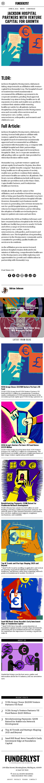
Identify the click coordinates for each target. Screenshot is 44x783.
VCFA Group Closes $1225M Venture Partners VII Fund (20, 388)
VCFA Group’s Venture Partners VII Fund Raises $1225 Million (20, 446)
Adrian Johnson (16, 288)
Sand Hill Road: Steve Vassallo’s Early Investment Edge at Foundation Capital (20, 622)
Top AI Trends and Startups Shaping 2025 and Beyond (19, 564)
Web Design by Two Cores (21, 776)
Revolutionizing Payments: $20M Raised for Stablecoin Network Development (18, 504)
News (22, 9)
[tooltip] (9, 275)
